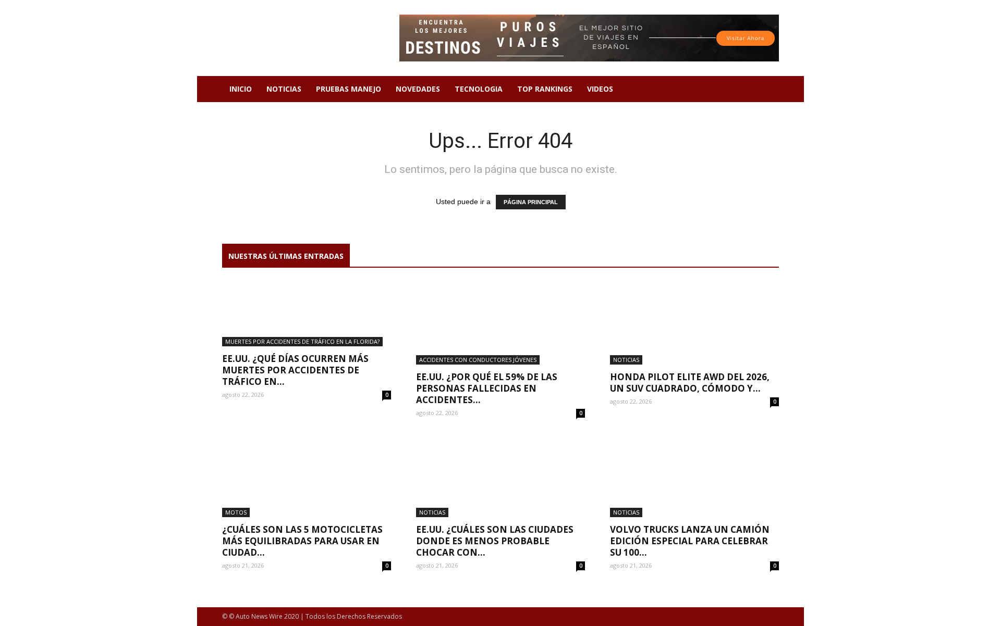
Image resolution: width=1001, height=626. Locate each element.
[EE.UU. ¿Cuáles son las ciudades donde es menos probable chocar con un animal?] (500, 475)
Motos (236, 512)
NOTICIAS (283, 89)
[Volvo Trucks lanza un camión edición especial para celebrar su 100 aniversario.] (694, 475)
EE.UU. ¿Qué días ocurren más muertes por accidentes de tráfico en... (295, 370)
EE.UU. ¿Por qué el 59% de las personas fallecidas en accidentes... (486, 388)
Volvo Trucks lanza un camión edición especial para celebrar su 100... (690, 540)
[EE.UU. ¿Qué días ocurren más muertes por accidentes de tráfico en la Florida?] (306, 313)
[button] (766, 90)
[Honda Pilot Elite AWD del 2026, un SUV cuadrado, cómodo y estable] (694, 323)
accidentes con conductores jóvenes (477, 360)
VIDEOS (600, 89)
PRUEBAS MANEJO (348, 89)
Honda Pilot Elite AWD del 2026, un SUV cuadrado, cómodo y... (690, 382)
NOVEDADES (418, 89)
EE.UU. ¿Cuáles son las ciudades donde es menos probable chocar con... (494, 540)
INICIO (240, 89)
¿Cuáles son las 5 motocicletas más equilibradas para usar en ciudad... (302, 540)
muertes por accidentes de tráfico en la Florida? (302, 341)
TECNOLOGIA (479, 89)
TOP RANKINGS (544, 89)
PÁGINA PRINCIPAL (531, 202)
